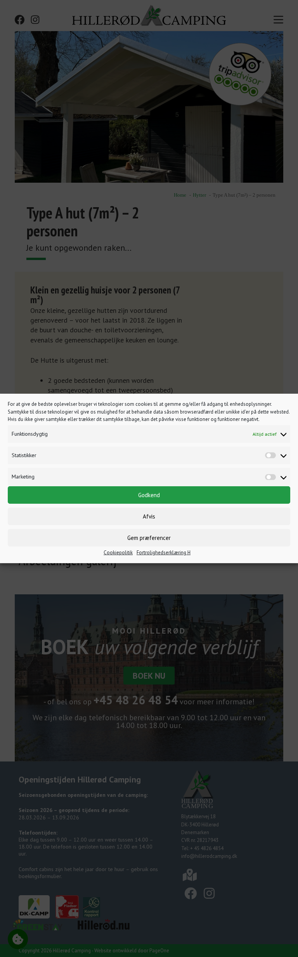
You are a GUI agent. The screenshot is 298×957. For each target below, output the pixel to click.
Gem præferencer (149, 537)
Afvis (149, 516)
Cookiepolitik (118, 552)
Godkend (149, 494)
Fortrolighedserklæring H (164, 552)
